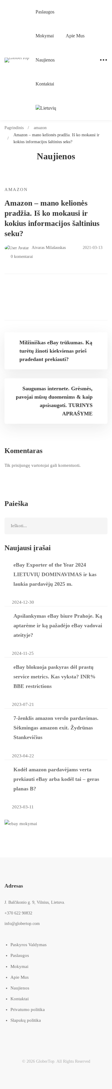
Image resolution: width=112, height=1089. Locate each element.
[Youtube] (46, 1037)
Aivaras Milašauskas (48, 247)
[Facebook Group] (61, 1037)
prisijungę (21, 465)
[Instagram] (31, 1037)
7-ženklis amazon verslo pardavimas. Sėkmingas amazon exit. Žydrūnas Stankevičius (56, 727)
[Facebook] (16, 1037)
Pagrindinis (14, 128)
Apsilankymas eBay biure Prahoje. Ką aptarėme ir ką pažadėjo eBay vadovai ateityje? (57, 625)
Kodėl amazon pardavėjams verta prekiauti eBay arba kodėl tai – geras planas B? (56, 779)
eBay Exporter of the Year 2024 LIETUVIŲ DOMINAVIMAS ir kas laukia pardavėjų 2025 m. (54, 574)
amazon (40, 128)
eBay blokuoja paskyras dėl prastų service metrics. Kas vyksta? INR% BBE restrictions (54, 676)
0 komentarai (22, 256)
